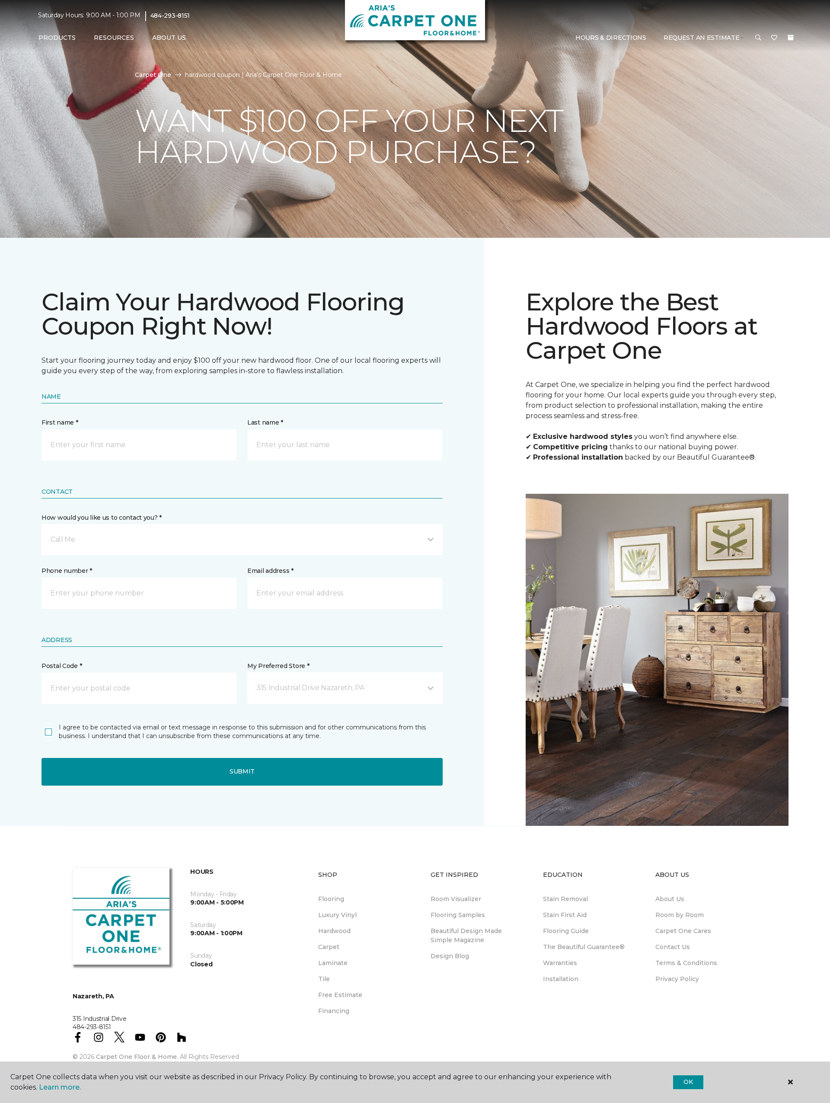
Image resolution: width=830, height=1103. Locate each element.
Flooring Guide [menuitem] (566, 931)
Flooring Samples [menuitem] (458, 915)
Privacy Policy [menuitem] (677, 979)
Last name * (265, 422)
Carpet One (153, 75)
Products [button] (57, 38)
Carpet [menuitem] (328, 947)
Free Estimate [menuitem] (340, 995)
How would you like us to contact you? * (102, 518)
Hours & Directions (610, 38)
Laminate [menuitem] (333, 963)
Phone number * (67, 571)
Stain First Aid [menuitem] (565, 915)
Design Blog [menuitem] (450, 956)
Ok (688, 1082)
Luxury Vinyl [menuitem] (337, 915)
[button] (758, 38)
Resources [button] (114, 38)
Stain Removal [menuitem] (565, 899)
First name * (60, 422)
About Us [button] (169, 38)
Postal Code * (62, 666)
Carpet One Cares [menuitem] (683, 931)
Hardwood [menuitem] (334, 931)
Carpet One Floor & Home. (137, 1057)
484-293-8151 (170, 15)
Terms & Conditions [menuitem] (686, 963)
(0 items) (791, 38)
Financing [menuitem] (333, 1011)
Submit (242, 771)
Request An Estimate (702, 38)
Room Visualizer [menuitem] (456, 899)
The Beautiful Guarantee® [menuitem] (584, 947)
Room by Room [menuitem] (679, 915)
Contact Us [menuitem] (672, 947)
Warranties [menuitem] (560, 963)
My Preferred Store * (278, 666)
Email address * (270, 571)
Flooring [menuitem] (331, 899)
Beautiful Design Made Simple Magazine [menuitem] (466, 935)
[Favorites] (774, 38)
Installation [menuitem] (560, 979)
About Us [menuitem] (669, 899)
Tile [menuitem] (324, 979)
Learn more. (60, 1087)
